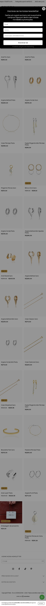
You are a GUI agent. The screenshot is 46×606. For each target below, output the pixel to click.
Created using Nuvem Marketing (23, 47)
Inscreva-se (23, 42)
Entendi (41, 603)
